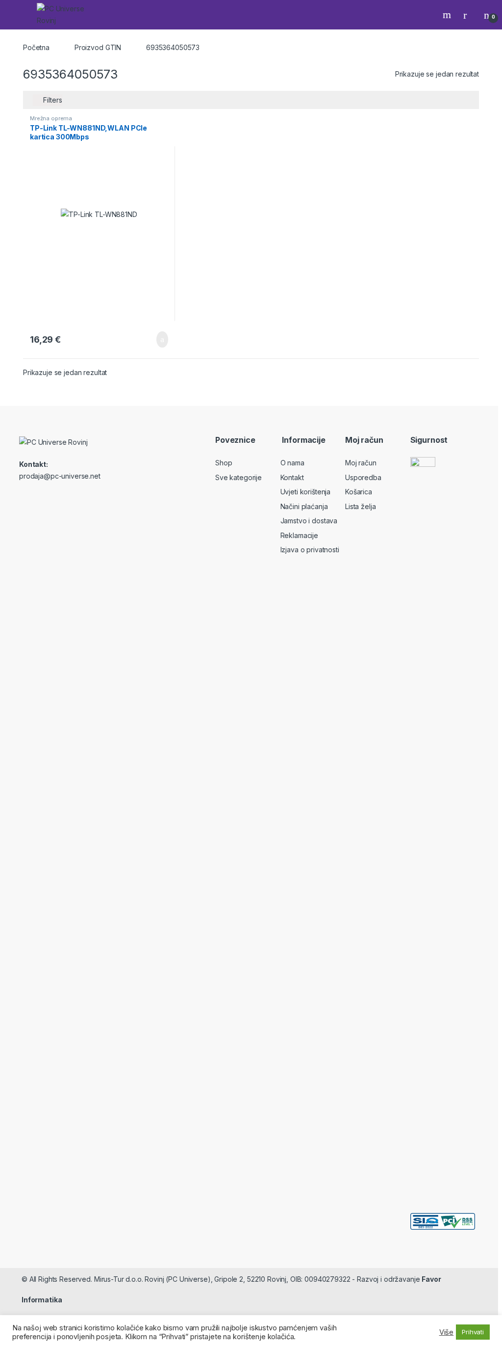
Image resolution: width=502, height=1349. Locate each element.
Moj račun (360, 463)
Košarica (358, 491)
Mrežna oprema (51, 118)
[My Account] (468, 15)
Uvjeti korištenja (305, 491)
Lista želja (360, 506)
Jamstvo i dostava (309, 520)
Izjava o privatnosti (309, 549)
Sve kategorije (238, 477)
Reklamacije (299, 535)
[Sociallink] (23, 497)
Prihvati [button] (473, 1332)
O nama (292, 463)
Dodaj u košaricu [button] (154, 339)
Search (448, 14)
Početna (36, 47)
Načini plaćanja (304, 506)
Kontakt (292, 477)
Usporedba (363, 477)
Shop (223, 463)
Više (446, 1332)
